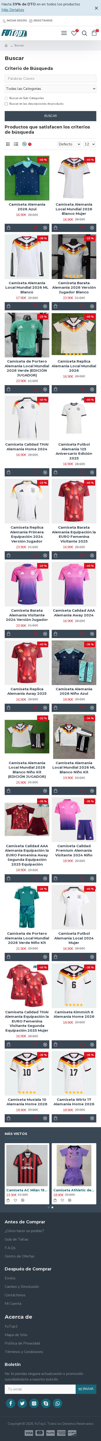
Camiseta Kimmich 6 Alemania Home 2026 (74, 1014)
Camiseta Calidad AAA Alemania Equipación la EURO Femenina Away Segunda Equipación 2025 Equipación (27, 855)
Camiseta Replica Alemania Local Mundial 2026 (74, 366)
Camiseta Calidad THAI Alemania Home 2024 (27, 446)
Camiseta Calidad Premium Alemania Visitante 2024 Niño (74, 850)
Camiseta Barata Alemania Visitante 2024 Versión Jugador (27, 615)
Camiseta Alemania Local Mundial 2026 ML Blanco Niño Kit (73, 767)
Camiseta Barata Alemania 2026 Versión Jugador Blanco (74, 287)
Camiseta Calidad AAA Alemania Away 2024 (74, 612)
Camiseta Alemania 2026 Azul (27, 206)
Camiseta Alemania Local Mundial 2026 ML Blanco (26, 287)
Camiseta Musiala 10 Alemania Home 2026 (27, 1101)
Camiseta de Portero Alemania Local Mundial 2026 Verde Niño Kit (27, 938)
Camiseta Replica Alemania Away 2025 (27, 691)
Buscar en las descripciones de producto (36, 104)
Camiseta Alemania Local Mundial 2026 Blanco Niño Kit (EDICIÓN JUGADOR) (27, 770)
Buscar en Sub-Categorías (26, 98)
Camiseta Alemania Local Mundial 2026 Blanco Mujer (74, 209)
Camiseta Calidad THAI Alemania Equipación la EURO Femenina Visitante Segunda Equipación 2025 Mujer (27, 1021)
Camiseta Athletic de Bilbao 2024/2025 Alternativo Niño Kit (74, 1190)
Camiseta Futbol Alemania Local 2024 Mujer (74, 938)
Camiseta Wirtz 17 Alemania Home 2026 (74, 1101)
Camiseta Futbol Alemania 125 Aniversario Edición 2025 (74, 451)
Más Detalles (12, 9)
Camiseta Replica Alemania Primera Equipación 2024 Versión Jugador (27, 534)
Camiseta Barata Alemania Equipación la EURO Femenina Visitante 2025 (74, 534)
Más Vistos (16, 1134)
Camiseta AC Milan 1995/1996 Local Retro (27, 1190)
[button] (49, 1207)
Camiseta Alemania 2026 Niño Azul (74, 691)
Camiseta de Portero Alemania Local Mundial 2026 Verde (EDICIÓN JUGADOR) (27, 368)
